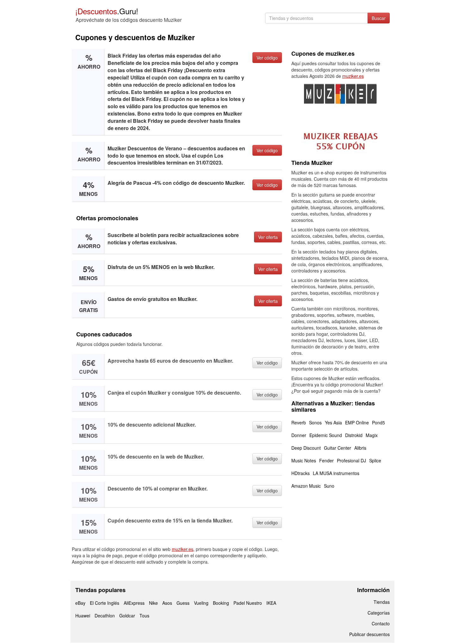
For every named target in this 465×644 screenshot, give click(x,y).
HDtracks (300, 473)
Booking (221, 603)
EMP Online (357, 422)
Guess (183, 603)
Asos (167, 603)
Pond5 (378, 422)
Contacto (381, 623)
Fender (326, 460)
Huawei (82, 615)
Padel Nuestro (247, 603)
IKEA (271, 603)
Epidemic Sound (325, 435)
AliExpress (134, 603)
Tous (144, 615)
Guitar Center (337, 448)
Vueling (201, 603)
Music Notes (303, 460)
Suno (329, 486)
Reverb (298, 422)
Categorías (379, 613)
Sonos (315, 422)
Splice (375, 460)
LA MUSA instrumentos (336, 473)
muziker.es (182, 549)
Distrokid (354, 435)
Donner (298, 435)
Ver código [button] (267, 57)
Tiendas (382, 602)
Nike (153, 603)
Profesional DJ (351, 460)
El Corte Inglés (104, 603)
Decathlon (105, 615)
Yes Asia (333, 422)
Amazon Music (306, 486)
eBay (80, 603)
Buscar (379, 18)
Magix (372, 435)
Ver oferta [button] (268, 237)
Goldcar (127, 615)
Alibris (360, 448)
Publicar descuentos (369, 634)
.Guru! (106, 10)
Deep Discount (306, 448)
